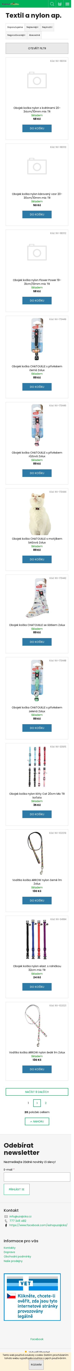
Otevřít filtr (37, 48)
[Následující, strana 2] (37, 1103)
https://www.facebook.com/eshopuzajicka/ (38, 1225)
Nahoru (38, 1121)
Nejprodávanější (16, 35)
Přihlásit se (16, 1189)
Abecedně (34, 35)
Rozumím (36, 1364)
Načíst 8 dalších (37, 1092)
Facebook (37, 1339)
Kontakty (10, 1248)
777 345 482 (17, 1221)
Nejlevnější (32, 27)
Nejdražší (47, 27)
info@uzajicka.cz (20, 1216)
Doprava (9, 1252)
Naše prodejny (13, 1261)
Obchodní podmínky (17, 1256)
